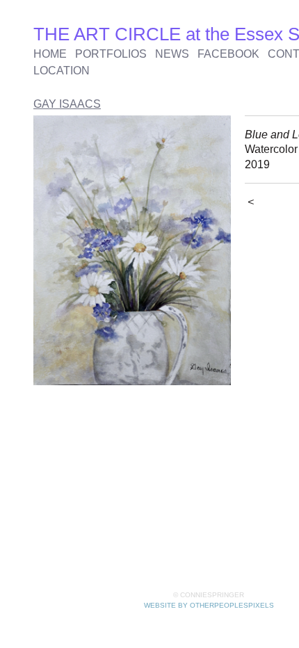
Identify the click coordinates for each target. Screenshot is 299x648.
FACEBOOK (228, 54)
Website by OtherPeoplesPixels (209, 605)
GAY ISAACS (67, 104)
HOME (50, 54)
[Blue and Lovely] (132, 250)
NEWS (172, 54)
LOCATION (61, 70)
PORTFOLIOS (111, 54)
